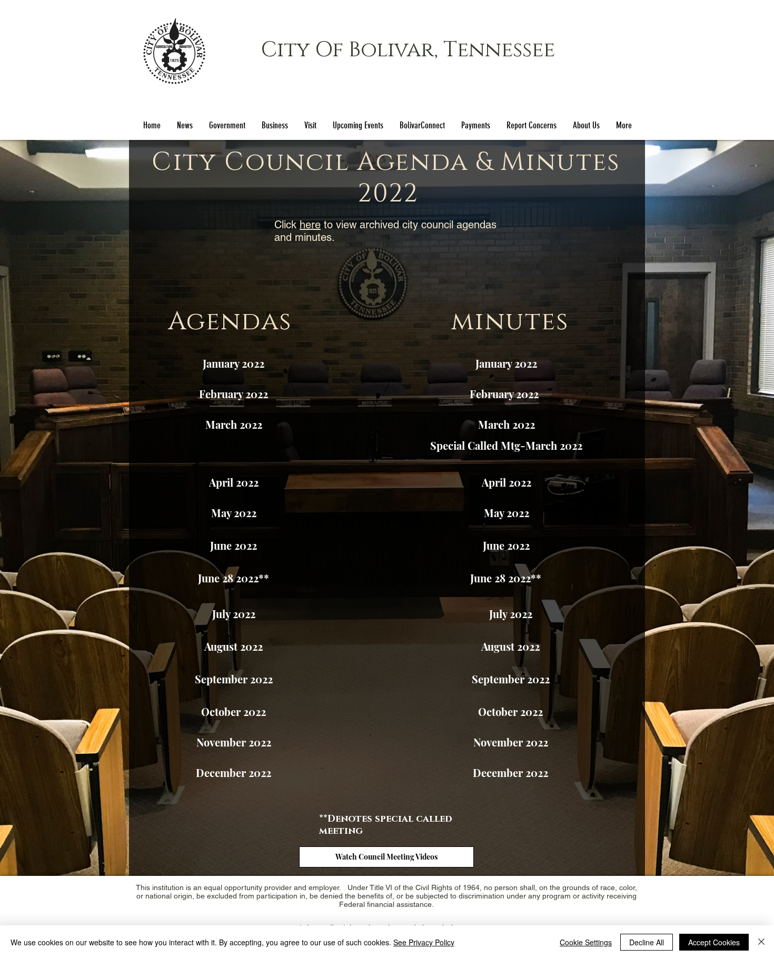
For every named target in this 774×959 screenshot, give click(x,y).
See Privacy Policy (423, 942)
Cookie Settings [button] (586, 942)
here (310, 224)
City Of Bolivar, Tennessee (408, 50)
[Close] (761, 942)
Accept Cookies (714, 942)
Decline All (646, 942)
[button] (227, 125)
